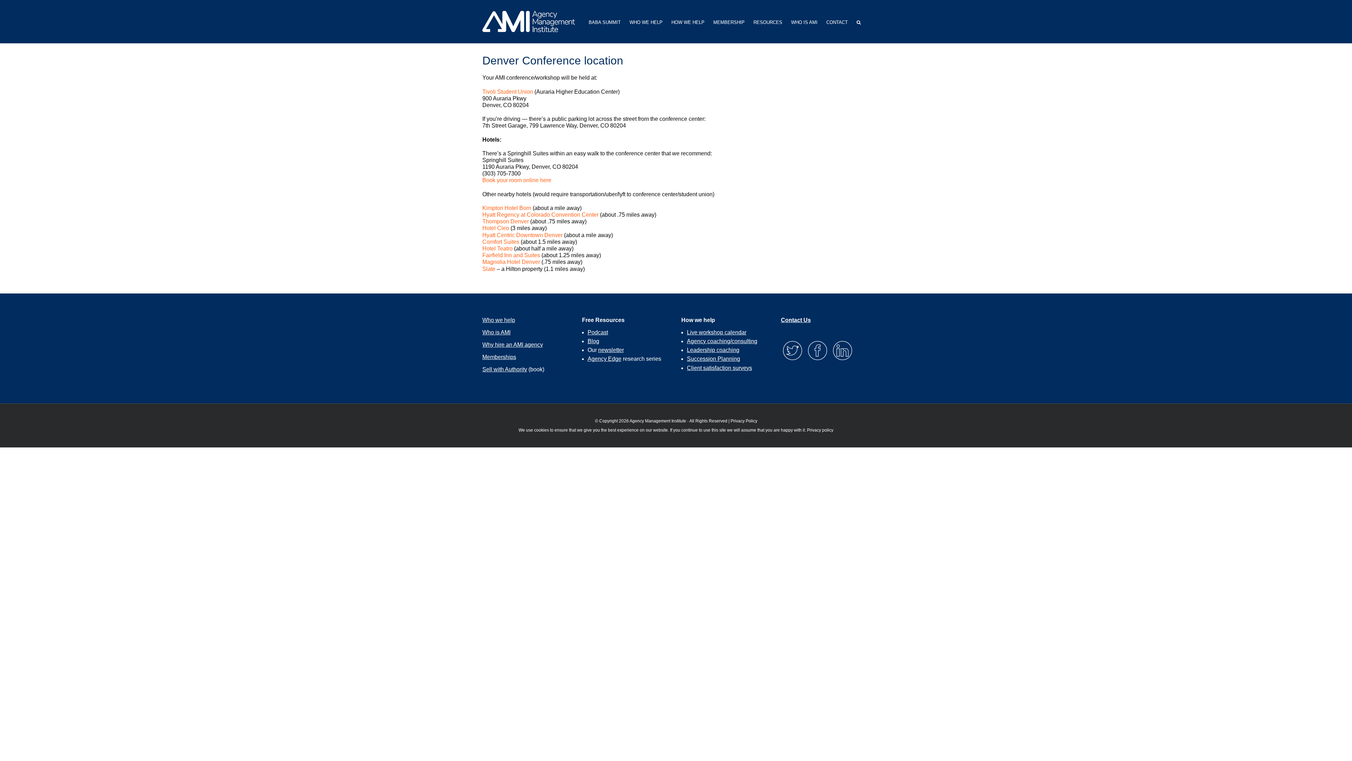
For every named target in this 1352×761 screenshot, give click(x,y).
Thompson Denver (505, 221)
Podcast (598, 332)
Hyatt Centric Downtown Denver (522, 235)
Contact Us (796, 320)
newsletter (611, 350)
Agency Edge (604, 359)
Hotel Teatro (497, 249)
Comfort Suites (500, 242)
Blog (593, 341)
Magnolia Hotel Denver (511, 262)
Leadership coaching (713, 350)
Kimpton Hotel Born (506, 208)
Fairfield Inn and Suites (511, 255)
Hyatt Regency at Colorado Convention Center (540, 215)
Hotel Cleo (495, 228)
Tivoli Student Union (507, 92)
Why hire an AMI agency (512, 345)
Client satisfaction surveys (719, 368)
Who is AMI (496, 332)
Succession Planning (713, 359)
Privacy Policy (744, 421)
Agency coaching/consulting (722, 341)
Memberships (499, 357)
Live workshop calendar (716, 332)
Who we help (498, 320)
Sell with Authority (504, 369)
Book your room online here (516, 180)
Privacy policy (820, 430)
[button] (859, 21)
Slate (488, 269)
